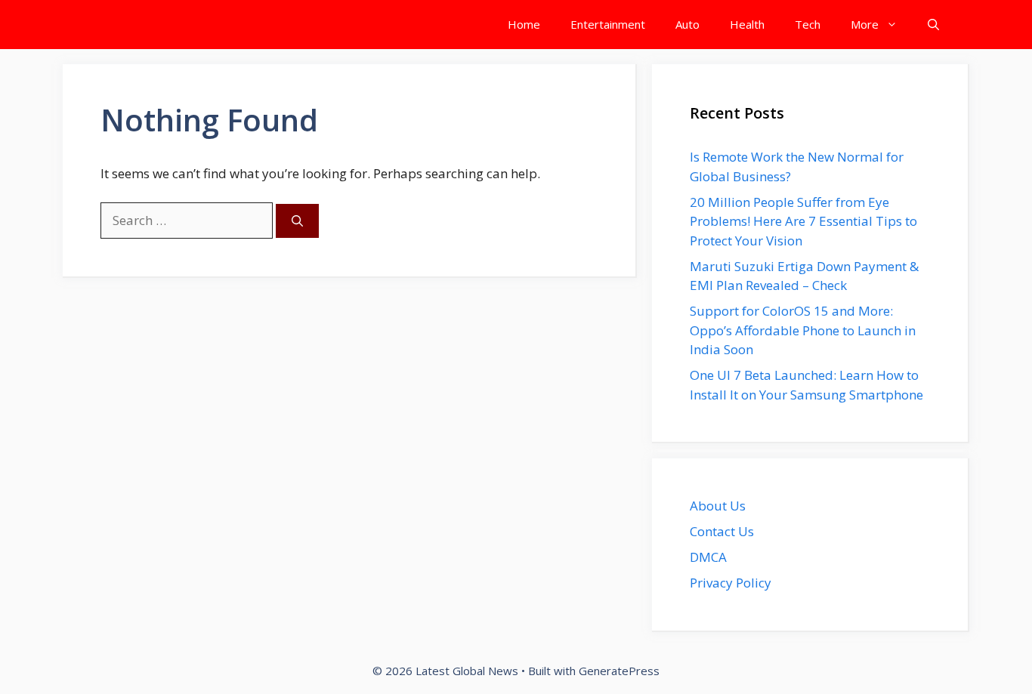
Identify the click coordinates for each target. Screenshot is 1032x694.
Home (524, 24)
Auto (687, 24)
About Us (718, 505)
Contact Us (722, 531)
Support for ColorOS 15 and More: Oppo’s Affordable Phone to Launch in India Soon (803, 330)
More (865, 24)
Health (747, 24)
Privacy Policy (730, 582)
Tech (807, 24)
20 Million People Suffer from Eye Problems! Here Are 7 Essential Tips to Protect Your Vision (803, 221)
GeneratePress (619, 670)
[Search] (297, 221)
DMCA (708, 557)
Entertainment (607, 24)
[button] (933, 24)
